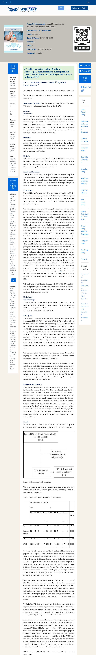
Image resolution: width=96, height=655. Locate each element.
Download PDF (86, 71)
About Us (84, 259)
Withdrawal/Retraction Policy (84, 181)
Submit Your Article (79, 8)
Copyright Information (84, 159)
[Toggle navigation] (61, 8)
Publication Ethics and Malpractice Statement (85, 126)
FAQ (88, 2)
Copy (13, 280)
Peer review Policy (83, 202)
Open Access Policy (83, 112)
